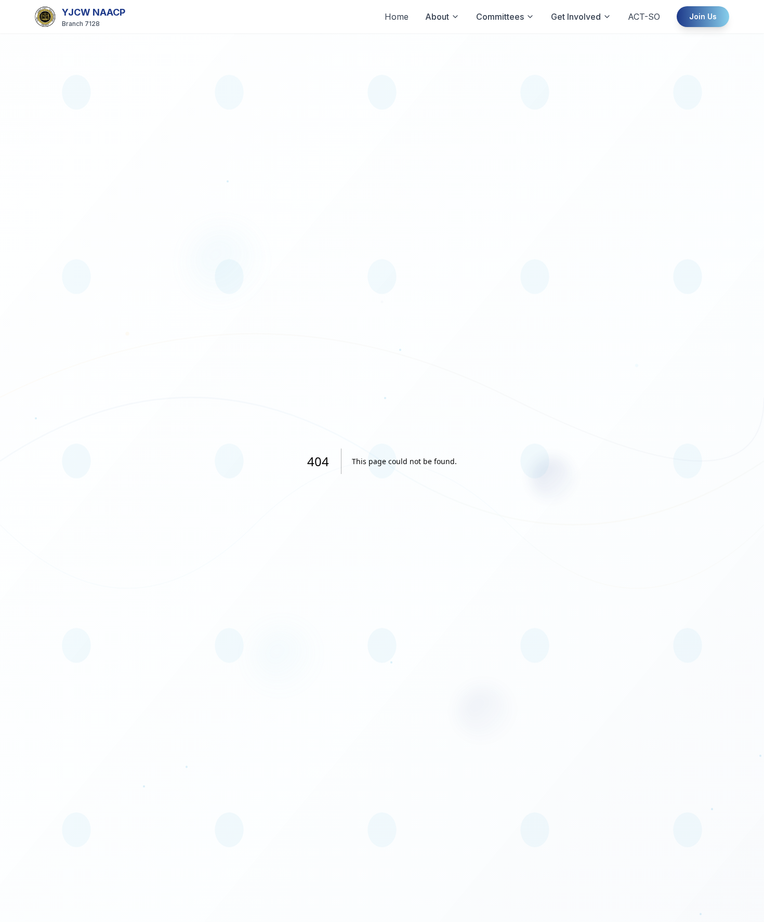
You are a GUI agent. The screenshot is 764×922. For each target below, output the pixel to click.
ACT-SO (644, 16)
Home (397, 16)
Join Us (703, 16)
